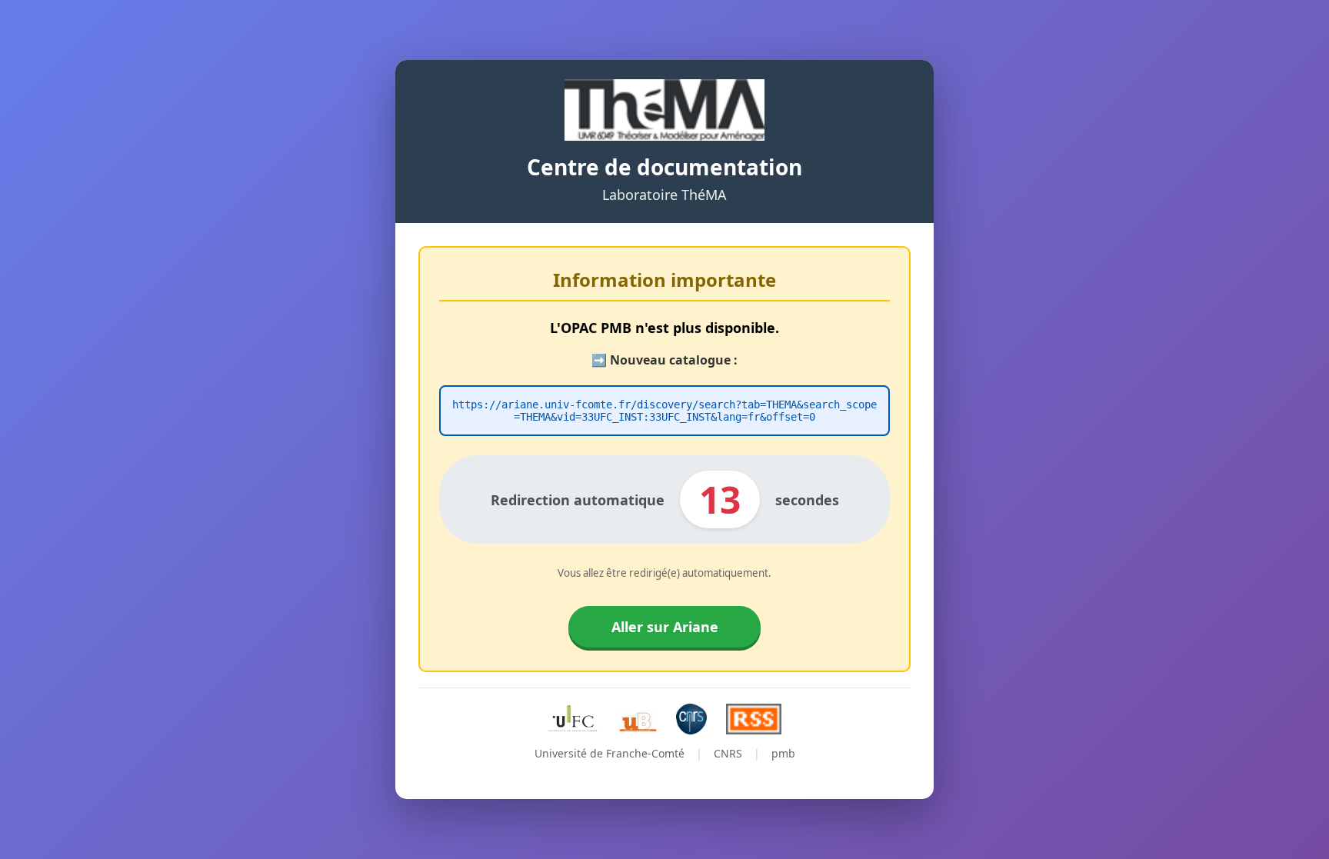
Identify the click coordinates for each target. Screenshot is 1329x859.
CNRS (728, 753)
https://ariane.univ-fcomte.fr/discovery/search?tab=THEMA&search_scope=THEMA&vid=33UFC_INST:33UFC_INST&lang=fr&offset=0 (664, 410)
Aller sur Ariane (664, 627)
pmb (783, 753)
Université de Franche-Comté (609, 753)
